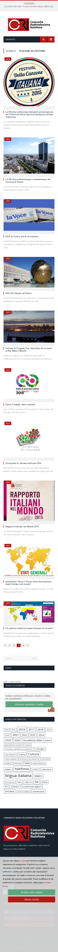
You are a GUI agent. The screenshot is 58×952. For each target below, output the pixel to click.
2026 (17, 740)
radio (19, 782)
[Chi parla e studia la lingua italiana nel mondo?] (29, 612)
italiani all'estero (39, 763)
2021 (16, 735)
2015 (8, 370)
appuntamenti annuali (13, 745)
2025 (8, 740)
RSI (6, 786)
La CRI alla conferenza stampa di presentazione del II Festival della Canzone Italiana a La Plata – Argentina (29, 114)
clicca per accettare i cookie (29, 704)
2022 (24, 735)
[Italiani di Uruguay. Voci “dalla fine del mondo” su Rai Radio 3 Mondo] (29, 327)
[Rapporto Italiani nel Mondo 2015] (29, 501)
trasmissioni (38, 791)
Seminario (15, 787)
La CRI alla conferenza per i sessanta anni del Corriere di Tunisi (28, 180)
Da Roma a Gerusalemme (29, 759)
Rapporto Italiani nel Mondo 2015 (22, 526)
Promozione (9, 782)
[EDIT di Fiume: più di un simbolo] (29, 215)
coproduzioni (10, 755)
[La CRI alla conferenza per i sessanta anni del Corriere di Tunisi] (29, 156)
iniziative (8, 763)
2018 (40, 729)
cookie (23, 861)
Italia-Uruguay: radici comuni (20, 404)
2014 (6, 730)
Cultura (33, 754)
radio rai (28, 782)
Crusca (22, 754)
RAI (37, 782)
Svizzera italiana (23, 792)
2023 (32, 735)
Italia (27, 763)
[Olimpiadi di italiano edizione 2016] (29, 440)
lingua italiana (18, 775)
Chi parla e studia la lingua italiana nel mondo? (29, 628)
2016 (8, 59)
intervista (18, 763)
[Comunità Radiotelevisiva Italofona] (29, 24)
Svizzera (9, 791)
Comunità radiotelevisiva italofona (18, 749)
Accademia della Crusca (37, 740)
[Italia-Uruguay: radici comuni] (29, 384)
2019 (48, 730)
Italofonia (21, 769)
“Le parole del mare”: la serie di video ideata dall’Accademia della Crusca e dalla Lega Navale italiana (30, 6)
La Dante (35, 769)
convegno (39, 749)
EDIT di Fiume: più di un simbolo (21, 236)
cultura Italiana (11, 759)
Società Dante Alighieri (31, 786)
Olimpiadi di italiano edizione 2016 (23, 463)
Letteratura (46, 769)
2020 (7, 735)
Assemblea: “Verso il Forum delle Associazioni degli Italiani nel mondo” (28, 582)
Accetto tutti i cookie (31, 892)
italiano (8, 769)
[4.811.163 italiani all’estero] (29, 273)
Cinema (27, 745)
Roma (44, 782)
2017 (31, 729)
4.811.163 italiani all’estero (18, 293)
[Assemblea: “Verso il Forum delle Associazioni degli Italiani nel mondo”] (29, 561)
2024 (41, 735)
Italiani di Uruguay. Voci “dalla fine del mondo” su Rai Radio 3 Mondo (28, 349)
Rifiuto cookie (31, 899)
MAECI (38, 776)
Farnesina (45, 759)
